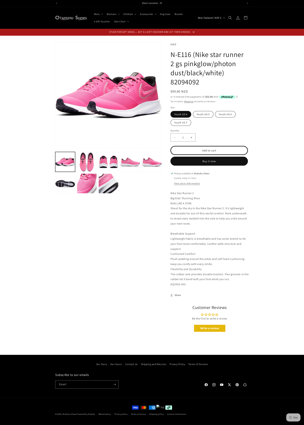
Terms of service (138, 414)
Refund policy (105, 414)
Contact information (176, 414)
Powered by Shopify (86, 414)
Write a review (209, 328)
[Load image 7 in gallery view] (87, 183)
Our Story (101, 364)
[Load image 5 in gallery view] (152, 162)
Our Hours (116, 364)
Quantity (174, 130)
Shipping (188, 101)
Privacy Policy (177, 364)
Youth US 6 (225, 114)
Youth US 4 (180, 114)
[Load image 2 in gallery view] (87, 162)
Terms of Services (198, 364)
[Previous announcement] (56, 3)
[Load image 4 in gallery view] (130, 162)
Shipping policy (156, 414)
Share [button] (178, 295)
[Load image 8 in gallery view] (108, 183)
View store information (187, 183)
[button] (98, 14)
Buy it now (209, 161)
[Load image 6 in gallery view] (65, 183)
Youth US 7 (180, 122)
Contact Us (131, 364)
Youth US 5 (203, 114)
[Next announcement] (247, 3)
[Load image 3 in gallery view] (108, 162)
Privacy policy (121, 414)
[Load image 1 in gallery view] (65, 162)
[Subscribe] (114, 384)
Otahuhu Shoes (69, 414)
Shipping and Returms (153, 364)
